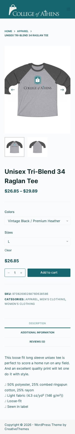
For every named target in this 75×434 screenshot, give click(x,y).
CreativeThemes (17, 429)
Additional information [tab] (37, 332)
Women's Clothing (20, 303)
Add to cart (49, 272)
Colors (9, 212)
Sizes (9, 232)
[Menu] (68, 9)
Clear (8, 250)
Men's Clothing (52, 299)
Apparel (31, 299)
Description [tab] (37, 323)
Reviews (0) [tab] (37, 341)
